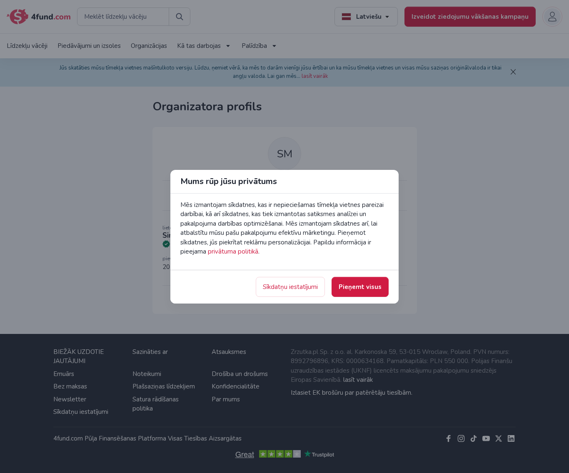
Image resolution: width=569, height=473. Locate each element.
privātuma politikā (233, 251)
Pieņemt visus (360, 287)
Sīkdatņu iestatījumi (290, 287)
